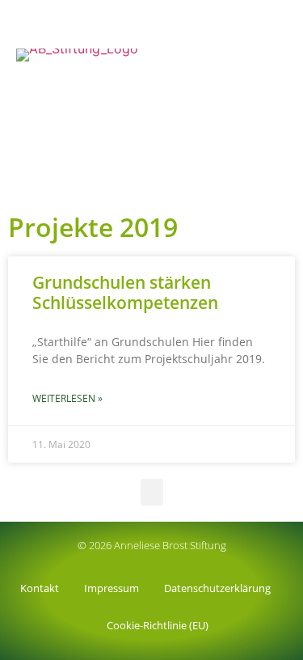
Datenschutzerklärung (217, 588)
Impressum (111, 588)
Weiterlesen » (67, 398)
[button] (283, 184)
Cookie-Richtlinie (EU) (157, 625)
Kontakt (39, 588)
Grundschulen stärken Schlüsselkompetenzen (125, 292)
